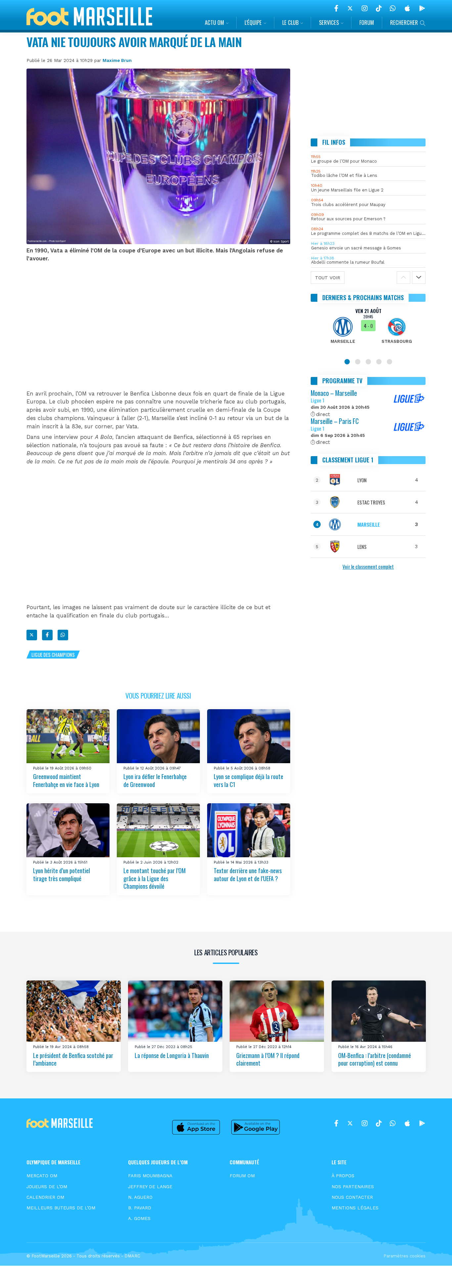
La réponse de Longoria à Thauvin (172, 1055)
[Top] (434, 1254)
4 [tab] (379, 361)
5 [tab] (389, 361)
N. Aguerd (140, 1197)
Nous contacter (352, 1197)
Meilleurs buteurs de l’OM (60, 1207)
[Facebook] (336, 8)
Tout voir (327, 277)
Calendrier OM (45, 1197)
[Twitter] (350, 8)
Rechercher (404, 22)
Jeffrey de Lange (150, 1186)
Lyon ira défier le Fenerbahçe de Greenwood (155, 780)
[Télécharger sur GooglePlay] (422, 8)
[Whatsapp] (63, 635)
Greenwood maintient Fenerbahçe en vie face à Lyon (66, 780)
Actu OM (214, 22)
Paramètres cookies (405, 1255)
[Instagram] (365, 8)
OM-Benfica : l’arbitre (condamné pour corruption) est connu (374, 1059)
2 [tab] (357, 361)
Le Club (290, 22)
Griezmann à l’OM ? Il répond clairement (267, 1059)
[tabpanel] (368, 330)
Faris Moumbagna (150, 1175)
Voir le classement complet (368, 566)
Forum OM (242, 1175)
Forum (366, 22)
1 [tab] (347, 361)
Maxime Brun (117, 60)
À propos (343, 1175)
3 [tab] (368, 361)
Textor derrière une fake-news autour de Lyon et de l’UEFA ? (248, 874)
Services (329, 22)
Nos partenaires (353, 1186)
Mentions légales (355, 1207)
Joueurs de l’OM (46, 1186)
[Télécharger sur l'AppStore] (407, 8)
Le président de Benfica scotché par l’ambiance (73, 1059)
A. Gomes (139, 1218)
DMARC (132, 1255)
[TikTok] (379, 8)
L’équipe (253, 22)
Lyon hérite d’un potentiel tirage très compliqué (61, 874)
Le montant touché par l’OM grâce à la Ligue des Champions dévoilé (154, 878)
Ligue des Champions (53, 654)
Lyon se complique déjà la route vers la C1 (248, 780)
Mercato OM (41, 1175)
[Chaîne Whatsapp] (393, 8)
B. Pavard (139, 1207)
